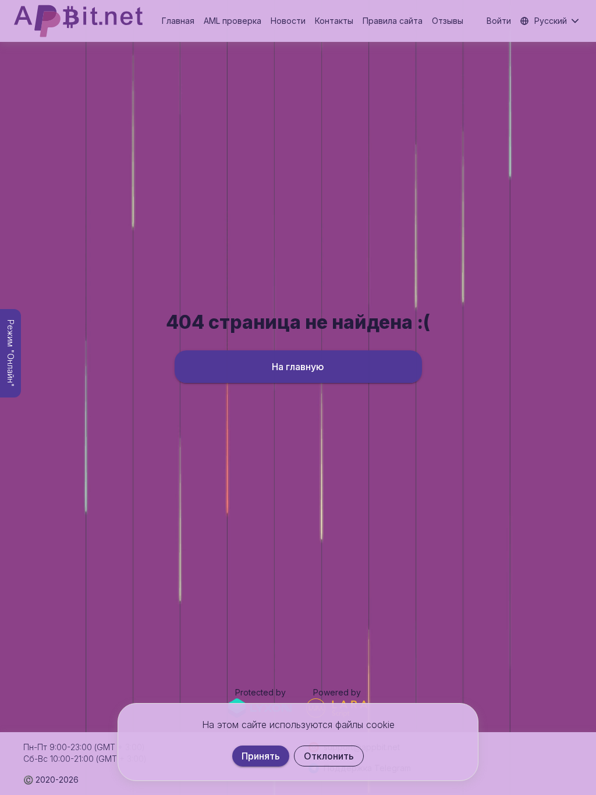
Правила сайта (393, 21)
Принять (261, 756)
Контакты (334, 21)
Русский (550, 21)
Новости (288, 21)
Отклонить (329, 756)
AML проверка (232, 21)
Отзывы (447, 21)
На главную (298, 366)
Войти (499, 21)
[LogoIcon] (78, 21)
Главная (178, 21)
